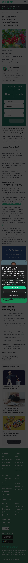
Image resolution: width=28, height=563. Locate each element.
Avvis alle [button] (14, 291)
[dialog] (14, 281)
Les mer (14, 284)
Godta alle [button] (14, 287)
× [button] (24, 266)
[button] (14, 295)
